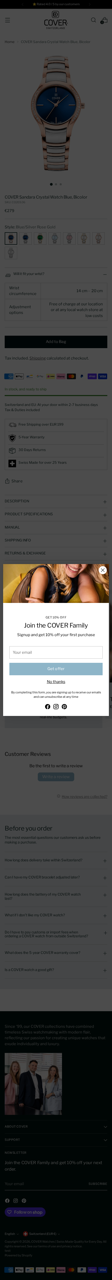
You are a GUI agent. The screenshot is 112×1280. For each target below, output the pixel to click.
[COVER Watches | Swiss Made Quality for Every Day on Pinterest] (64, 707)
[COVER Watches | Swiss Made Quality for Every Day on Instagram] (56, 707)
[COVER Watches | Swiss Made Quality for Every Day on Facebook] (48, 707)
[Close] (103, 570)
